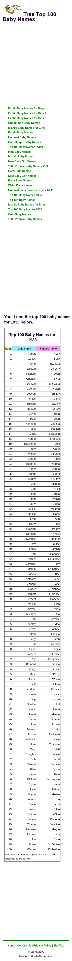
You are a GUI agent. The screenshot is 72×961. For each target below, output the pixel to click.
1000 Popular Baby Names (25, 219)
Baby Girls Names (19, 171)
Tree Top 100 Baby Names (29, 16)
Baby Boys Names (20, 180)
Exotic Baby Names (20, 132)
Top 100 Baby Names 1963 (25, 209)
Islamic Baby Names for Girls (26, 127)
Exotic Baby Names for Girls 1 (27, 113)
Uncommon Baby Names (24, 123)
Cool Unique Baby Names (24, 142)
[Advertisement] (36, 61)
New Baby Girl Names (22, 161)
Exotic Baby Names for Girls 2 (27, 118)
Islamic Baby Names (21, 156)
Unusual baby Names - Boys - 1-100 (30, 190)
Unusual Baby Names (22, 137)
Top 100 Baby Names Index (25, 147)
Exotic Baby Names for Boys (26, 108)
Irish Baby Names (19, 151)
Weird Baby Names (20, 185)
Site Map (58, 945)
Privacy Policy (42, 945)
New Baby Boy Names (22, 175)
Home (11, 945)
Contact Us (24, 945)
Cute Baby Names (19, 214)
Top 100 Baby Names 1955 (25, 195)
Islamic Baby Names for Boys (27, 204)
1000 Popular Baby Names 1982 (28, 166)
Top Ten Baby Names (21, 199)
